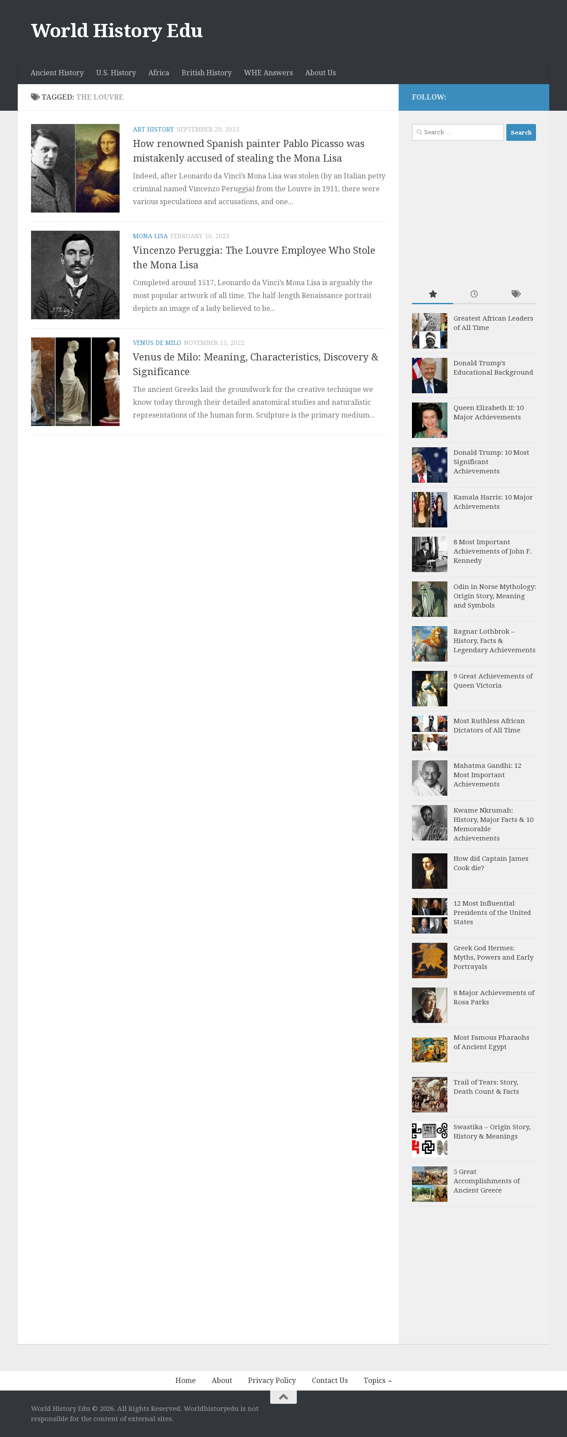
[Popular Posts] (432, 294)
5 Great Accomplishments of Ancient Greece (487, 1181)
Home (185, 1380)
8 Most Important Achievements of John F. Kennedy (493, 551)
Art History (153, 129)
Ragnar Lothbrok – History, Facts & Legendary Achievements (495, 640)
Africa (158, 73)
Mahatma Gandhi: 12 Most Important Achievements (487, 775)
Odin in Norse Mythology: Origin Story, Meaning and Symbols (495, 596)
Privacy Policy (272, 1380)
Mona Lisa (150, 236)
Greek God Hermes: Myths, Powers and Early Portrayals (493, 957)
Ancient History (57, 73)
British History (207, 73)
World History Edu (117, 31)
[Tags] (515, 294)
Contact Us (330, 1380)
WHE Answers (268, 73)
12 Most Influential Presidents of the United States (492, 912)
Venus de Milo (157, 342)
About (222, 1380)
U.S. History (116, 73)
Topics (374, 1380)
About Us (320, 73)
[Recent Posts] (473, 294)
